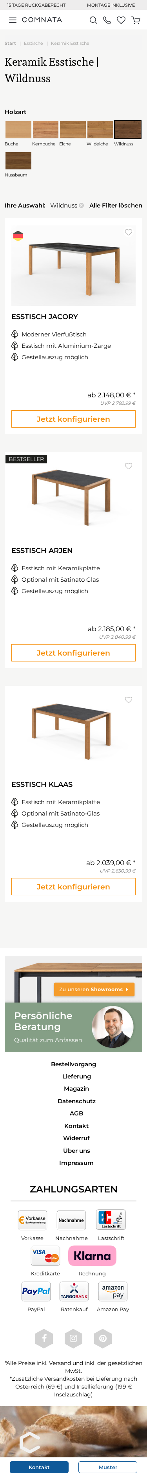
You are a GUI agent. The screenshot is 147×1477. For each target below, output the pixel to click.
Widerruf (76, 1138)
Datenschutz (77, 1101)
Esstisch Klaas (42, 784)
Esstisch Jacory (44, 316)
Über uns (76, 1150)
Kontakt (76, 1126)
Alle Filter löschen (115, 205)
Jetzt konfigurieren (73, 419)
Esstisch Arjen (42, 550)
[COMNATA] (42, 19)
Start (10, 43)
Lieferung (76, 1076)
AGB (76, 1113)
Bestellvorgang (73, 1064)
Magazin (76, 1088)
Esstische (33, 43)
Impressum (76, 1163)
